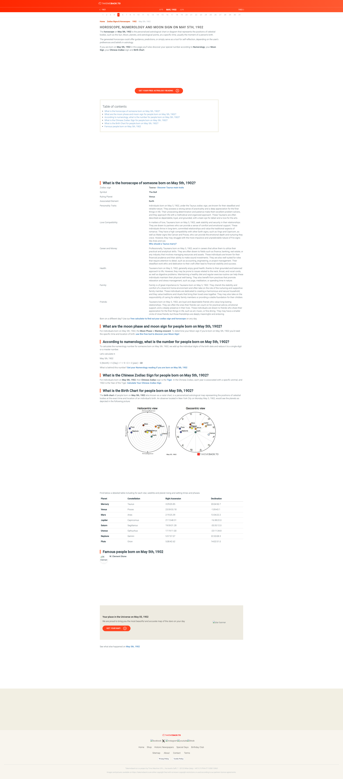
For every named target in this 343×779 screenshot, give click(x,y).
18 (177, 15)
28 (225, 15)
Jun (182, 9)
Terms (187, 753)
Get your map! (114, 628)
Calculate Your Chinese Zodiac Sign (144, 383)
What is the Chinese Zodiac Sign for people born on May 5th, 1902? (136, 120)
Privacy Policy (164, 759)
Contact (176, 753)
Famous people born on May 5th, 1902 (123, 126)
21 (191, 15)
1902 (134, 21)
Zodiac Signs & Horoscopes (118, 21)
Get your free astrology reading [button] (156, 91)
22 (196, 15)
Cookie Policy (178, 759)
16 (167, 15)
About (166, 753)
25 (211, 15)
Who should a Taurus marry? (163, 244)
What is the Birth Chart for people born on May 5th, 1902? (131, 123)
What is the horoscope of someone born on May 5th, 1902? (132, 111)
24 (206, 15)
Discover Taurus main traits (170, 187)
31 (239, 15)
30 (235, 15)
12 (148, 15)
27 (220, 15)
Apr (161, 9)
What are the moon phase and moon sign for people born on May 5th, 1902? (140, 114)
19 (182, 15)
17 (172, 15)
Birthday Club (197, 747)
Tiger (169, 380)
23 (201, 15)
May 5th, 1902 (133, 646)
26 (215, 15)
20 (186, 15)
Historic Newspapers (164, 747)
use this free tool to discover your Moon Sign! (157, 334)
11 (143, 15)
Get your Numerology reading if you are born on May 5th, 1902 (157, 367)
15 (162, 15)
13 (153, 15)
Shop (149, 747)
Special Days (182, 747)
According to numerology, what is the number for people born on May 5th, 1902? (142, 117)
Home (102, 21)
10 (138, 15)
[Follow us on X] (163, 741)
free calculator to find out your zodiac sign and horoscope (158, 318)
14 (157, 15)
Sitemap (156, 753)
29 (230, 15)
